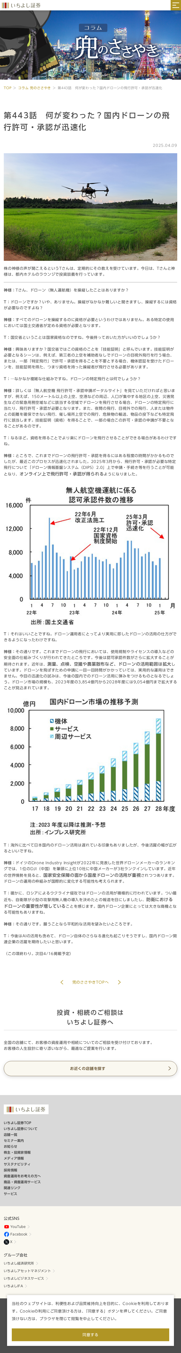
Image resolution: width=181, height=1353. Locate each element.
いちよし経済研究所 (19, 1263)
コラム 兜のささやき (34, 88)
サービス (10, 1194)
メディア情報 (14, 1158)
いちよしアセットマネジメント (27, 1271)
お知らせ (10, 1146)
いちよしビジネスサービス (24, 1278)
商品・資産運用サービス (22, 1182)
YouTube (18, 1226)
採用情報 (10, 1170)
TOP (7, 88)
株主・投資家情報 (17, 1152)
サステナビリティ (17, 1164)
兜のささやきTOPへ (90, 982)
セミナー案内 (14, 1140)
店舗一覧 (10, 1134)
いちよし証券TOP (18, 1123)
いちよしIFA (13, 1286)
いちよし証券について (20, 1128)
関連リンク (12, 1188)
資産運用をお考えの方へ (22, 1176)
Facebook (18, 1234)
